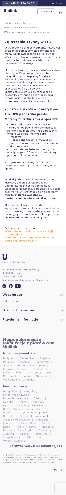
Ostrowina (27, 358)
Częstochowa (28, 412)
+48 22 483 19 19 (12, 276)
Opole (47, 372)
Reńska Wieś (11, 409)
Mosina (24, 361)
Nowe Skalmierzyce (15, 398)
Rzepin (38, 398)
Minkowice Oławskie (16, 394)
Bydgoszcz (42, 361)
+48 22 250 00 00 (22, 3)
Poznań (8, 376)
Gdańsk (7, 365)
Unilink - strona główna (16, 23)
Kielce (24, 369)
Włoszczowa (34, 437)
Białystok (9, 358)
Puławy (31, 426)
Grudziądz (42, 419)
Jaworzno (9, 423)
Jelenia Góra (28, 423)
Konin (6, 426)
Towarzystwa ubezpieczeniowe (20, 27)
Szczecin (42, 376)
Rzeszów (25, 376)
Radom (7, 430)
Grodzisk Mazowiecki (16, 419)
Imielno (21, 405)
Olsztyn (33, 372)
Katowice (9, 369)
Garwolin (8, 416)
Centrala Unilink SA (13, 262)
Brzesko (8, 412)
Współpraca (46, 11)
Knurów (24, 401)
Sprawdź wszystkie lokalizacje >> (36, 446)
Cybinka (8, 401)
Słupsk (24, 433)
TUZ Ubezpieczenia (14, 32)
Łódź (19, 372)
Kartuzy (39, 401)
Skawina (8, 433)
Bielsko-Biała (34, 409)
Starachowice (12, 437)
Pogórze (45, 358)
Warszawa (10, 379)
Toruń (45, 423)
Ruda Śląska (25, 430)
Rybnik (43, 430)
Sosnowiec (41, 433)
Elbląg (46, 412)
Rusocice (37, 405)
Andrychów (10, 391)
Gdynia (24, 416)
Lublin (6, 372)
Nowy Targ (30, 391)
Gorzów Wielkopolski (31, 365)
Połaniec (8, 361)
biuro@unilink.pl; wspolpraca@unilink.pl (25, 280)
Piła (18, 426)
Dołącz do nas (11, 301)
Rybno (7, 405)
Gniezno (39, 416)
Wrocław (28, 379)
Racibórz (47, 426)
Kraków (39, 369)
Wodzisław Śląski (14, 440)
